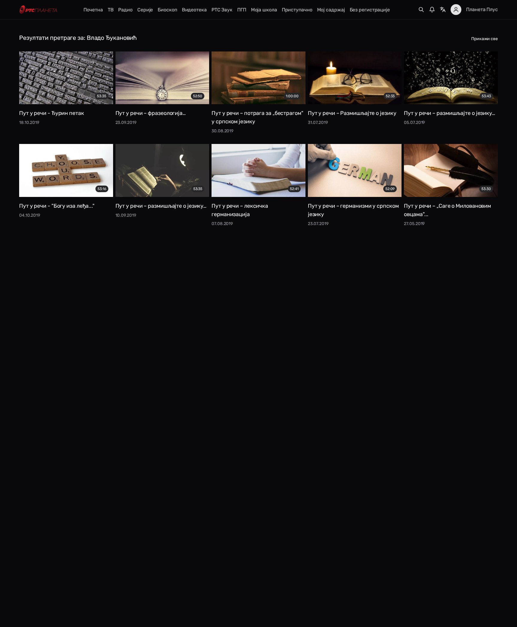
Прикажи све (484, 38)
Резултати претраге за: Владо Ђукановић (78, 37)
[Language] (442, 9)
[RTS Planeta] (38, 9)
